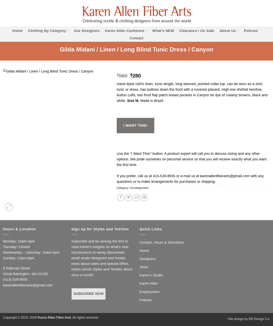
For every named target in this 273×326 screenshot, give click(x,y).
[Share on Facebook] (120, 197)
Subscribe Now (89, 294)
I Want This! (135, 125)
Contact (136, 38)
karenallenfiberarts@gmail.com (225, 176)
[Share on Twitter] (128, 197)
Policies (251, 31)
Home (17, 31)
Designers (147, 259)
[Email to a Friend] (136, 197)
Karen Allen (148, 283)
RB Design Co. (259, 319)
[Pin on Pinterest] (144, 197)
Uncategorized (139, 187)
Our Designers (87, 31)
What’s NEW (163, 31)
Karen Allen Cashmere (124, 31)
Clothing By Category (47, 31)
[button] (8, 207)
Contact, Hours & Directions (161, 243)
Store (143, 267)
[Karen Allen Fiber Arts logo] (137, 13)
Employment (149, 292)
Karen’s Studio (151, 275)
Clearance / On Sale (196, 31)
